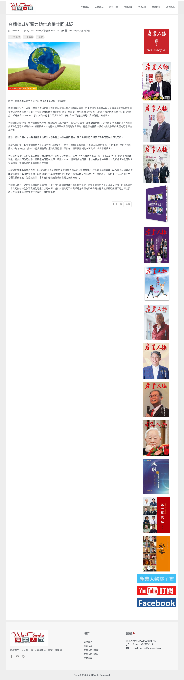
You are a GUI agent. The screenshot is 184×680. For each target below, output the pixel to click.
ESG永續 (142, 7)
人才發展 (99, 7)
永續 (41, 37)
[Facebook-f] (11, 656)
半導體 (29, 37)
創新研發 (113, 7)
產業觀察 (84, 7)
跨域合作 (128, 7)
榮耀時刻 (156, 7)
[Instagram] (23, 656)
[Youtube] (17, 656)
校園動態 (170, 7)
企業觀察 (16, 37)
